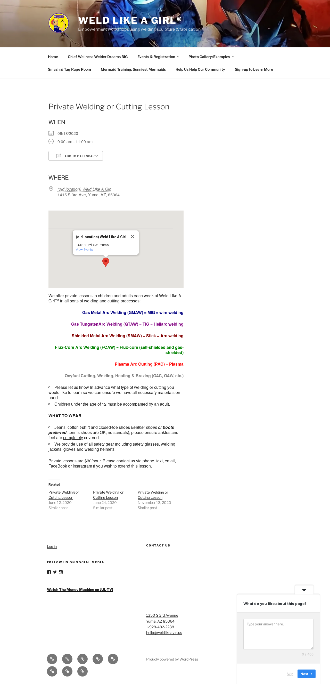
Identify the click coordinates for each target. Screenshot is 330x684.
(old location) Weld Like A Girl (84, 189)
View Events (84, 250)
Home (53, 56)
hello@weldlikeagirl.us (164, 632)
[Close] (132, 236)
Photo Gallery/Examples (209, 56)
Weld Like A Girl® (130, 20)
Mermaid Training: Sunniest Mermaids (133, 69)
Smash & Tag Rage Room (69, 69)
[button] (105, 262)
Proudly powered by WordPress (172, 659)
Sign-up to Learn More (254, 69)
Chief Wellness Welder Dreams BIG (98, 56)
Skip (290, 673)
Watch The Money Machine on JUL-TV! (80, 589)
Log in (52, 546)
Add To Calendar (79, 156)
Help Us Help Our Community (200, 69)
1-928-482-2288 (160, 627)
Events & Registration (156, 56)
